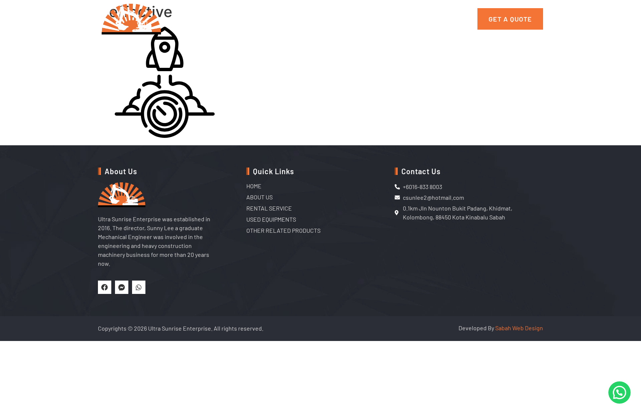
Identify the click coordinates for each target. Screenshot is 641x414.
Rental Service (279, 18)
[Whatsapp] (138, 287)
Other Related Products (422, 18)
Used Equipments (343, 18)
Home (195, 18)
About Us (228, 18)
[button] (619, 392)
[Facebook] (104, 287)
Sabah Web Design (519, 327)
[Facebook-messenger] (121, 287)
